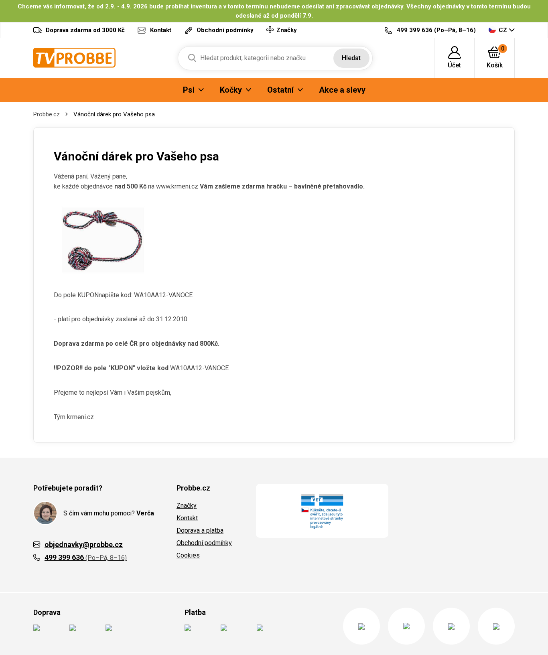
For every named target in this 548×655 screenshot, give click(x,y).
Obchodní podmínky (204, 543)
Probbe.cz (46, 114)
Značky (187, 505)
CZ (503, 30)
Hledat (351, 58)
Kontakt (187, 518)
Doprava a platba (200, 530)
